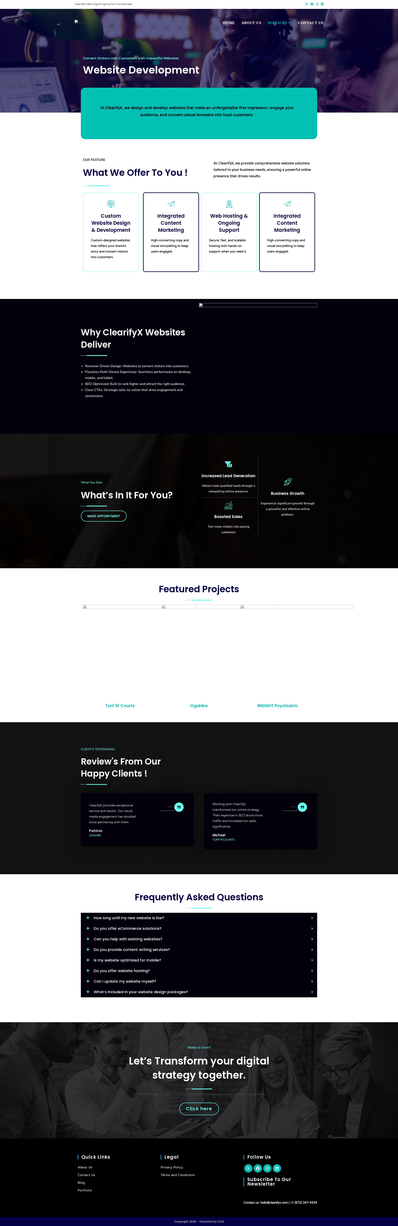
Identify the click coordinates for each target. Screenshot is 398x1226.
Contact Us (86, 1175)
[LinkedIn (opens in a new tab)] (321, 4)
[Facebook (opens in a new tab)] (312, 4)
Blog (81, 1183)
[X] (248, 1168)
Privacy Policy (172, 1167)
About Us (85, 1167)
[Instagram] (267, 1168)
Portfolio (85, 1190)
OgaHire (199, 706)
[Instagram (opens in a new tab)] (317, 4)
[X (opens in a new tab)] (306, 4)
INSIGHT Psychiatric (277, 706)
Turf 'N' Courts (120, 706)
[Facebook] (258, 1168)
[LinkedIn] (277, 1168)
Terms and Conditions (178, 1175)
